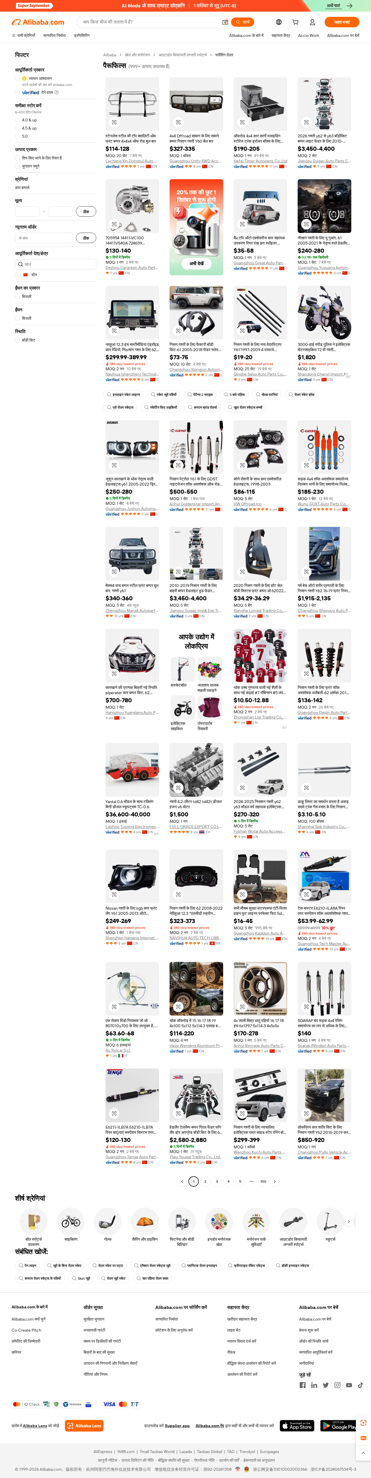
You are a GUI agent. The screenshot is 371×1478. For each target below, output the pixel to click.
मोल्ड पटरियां (270, 395)
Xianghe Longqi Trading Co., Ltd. (260, 610)
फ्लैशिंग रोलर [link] (224, 55)
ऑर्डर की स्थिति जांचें (313, 1341)
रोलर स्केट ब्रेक (304, 395)
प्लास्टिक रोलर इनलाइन (202, 1266)
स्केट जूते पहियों (167, 395)
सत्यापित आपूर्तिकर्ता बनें (315, 1352)
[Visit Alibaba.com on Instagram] (337, 1385)
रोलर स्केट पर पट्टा (110, 1266)
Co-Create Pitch (26, 1330)
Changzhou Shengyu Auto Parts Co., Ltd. (324, 610)
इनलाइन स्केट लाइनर (126, 395)
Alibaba (109, 55)
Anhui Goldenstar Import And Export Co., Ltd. (196, 504)
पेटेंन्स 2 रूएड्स (203, 395)
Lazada (185, 1451)
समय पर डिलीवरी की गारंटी (102, 1341)
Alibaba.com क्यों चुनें (29, 1319)
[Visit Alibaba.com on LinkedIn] (314, 1385)
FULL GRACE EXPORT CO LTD (196, 826)
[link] (363, 1422)
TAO (230, 1451)
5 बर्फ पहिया (237, 395)
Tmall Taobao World (157, 1451)
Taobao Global (209, 1451)
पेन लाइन (30, 1266)
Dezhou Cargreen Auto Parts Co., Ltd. (132, 267)
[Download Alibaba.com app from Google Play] (339, 1426)
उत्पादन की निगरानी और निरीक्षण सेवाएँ (110, 1363)
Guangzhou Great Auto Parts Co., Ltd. (260, 263)
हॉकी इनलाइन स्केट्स (295, 1266)
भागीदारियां (306, 1363)
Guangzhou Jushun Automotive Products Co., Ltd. (132, 508)
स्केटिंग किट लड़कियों (163, 407)
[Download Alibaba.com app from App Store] (297, 1426)
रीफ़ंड (231, 1352)
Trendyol (247, 1451)
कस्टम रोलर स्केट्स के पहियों (43, 1278)
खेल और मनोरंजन (137, 55)
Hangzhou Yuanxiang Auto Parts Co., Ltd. (132, 712)
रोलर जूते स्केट (116, 1278)
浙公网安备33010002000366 (280, 1469)
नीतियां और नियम (95, 1374)
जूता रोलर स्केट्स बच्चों (248, 407)
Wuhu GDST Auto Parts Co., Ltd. (324, 504)
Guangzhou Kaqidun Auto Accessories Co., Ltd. (260, 933)
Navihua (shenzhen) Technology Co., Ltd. (132, 374)
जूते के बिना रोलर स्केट (67, 1266)
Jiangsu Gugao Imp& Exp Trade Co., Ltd (196, 610)
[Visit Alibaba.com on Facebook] (302, 1385)
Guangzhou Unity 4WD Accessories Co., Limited (196, 161)
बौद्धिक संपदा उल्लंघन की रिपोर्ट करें (251, 1363)
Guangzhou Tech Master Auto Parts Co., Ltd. (324, 943)
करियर (16, 1352)
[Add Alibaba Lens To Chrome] (84, 1426)
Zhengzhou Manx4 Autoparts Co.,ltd (132, 610)
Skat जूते (84, 1278)
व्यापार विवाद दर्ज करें (241, 1341)
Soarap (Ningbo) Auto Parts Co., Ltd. (324, 1045)
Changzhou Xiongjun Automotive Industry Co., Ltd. (196, 369)
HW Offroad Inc (248, 504)
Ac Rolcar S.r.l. (118, 1050)
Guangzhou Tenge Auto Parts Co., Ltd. (132, 1156)
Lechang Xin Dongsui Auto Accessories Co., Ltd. (132, 161)
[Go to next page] (275, 1181)
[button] (225, 22)
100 (263, 1181)
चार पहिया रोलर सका (155, 1278)
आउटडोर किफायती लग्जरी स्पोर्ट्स (183, 55)
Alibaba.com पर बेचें (315, 1319)
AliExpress (103, 1451)
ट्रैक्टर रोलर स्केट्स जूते (155, 1266)
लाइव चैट (234, 1330)
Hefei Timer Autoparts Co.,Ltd (260, 161)
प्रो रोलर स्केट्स (123, 407)
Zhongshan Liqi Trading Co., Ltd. (260, 717)
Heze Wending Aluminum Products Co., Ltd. (196, 1045)
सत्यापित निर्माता (166, 1319)
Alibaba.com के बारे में (30, 1307)
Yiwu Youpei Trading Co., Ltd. (195, 1156)
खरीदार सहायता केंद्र (242, 1319)
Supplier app (177, 1425)
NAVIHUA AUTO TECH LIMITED (196, 937)
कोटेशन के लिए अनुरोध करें (174, 1330)
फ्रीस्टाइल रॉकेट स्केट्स (249, 1266)
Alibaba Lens (35, 1425)
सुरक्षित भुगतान (93, 1319)
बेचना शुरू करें (309, 1330)
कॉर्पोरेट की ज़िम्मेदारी (26, 1341)
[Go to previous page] (182, 1181)
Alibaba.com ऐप (210, 1425)
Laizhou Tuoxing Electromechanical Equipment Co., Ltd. (132, 826)
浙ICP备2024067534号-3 (333, 1469)
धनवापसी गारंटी (94, 1330)
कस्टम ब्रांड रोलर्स (205, 407)
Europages (269, 1451)
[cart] (296, 23)
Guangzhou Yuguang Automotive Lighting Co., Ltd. (324, 267)
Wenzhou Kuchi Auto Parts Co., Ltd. (260, 1152)
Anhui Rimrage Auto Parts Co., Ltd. (260, 1045)
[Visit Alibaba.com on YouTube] (348, 1385)
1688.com (126, 1451)
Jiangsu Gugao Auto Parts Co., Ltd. (324, 161)
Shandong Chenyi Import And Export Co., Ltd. (324, 374)
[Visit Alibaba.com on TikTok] (360, 1385)
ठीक (86, 211)
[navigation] (55, 619)
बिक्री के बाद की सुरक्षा (99, 1352)
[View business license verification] (238, 1469)
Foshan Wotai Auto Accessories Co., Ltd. (260, 831)
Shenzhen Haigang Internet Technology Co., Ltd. (132, 937)
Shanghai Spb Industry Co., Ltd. (324, 826)
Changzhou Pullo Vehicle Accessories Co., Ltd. (324, 1152)
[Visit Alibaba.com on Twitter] (325, 1385)
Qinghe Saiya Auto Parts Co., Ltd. (260, 374)
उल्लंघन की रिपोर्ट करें (242, 1374)
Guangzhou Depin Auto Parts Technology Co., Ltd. (324, 712)
